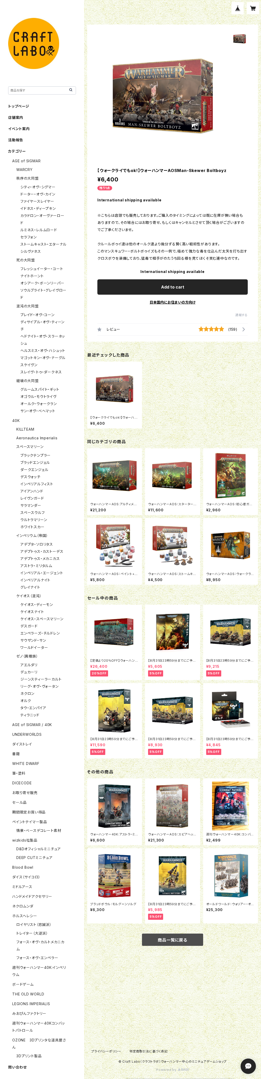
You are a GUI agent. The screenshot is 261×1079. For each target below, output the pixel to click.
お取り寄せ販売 (25, 792)
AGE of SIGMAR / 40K (32, 724)
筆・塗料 (18, 773)
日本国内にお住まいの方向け (172, 302)
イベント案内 (19, 129)
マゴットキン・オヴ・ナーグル (43, 357)
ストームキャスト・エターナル (43, 244)
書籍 (16, 754)
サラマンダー (30, 505)
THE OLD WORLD (28, 994)
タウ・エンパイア (33, 708)
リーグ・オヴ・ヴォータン (39, 686)
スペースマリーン (29, 446)
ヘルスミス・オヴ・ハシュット (42, 350)
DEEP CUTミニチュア (34, 857)
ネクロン (27, 693)
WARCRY (24, 169)
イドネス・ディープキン (38, 208)
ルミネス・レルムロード (38, 230)
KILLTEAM (25, 429)
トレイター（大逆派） (32, 933)
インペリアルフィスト (36, 484)
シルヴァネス (30, 251)
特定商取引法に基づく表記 (148, 1051)
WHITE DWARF (26, 763)
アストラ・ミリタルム (36, 566)
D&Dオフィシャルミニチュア (38, 849)
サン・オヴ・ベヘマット (37, 411)
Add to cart (172, 287)
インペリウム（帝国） (32, 535)
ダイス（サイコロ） (26, 877)
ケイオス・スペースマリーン (41, 619)
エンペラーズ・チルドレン (40, 633)
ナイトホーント (32, 276)
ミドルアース (22, 887)
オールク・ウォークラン (38, 403)
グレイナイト (30, 587)
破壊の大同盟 (27, 380)
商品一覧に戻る (172, 940)
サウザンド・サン (33, 640)
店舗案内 (15, 117)
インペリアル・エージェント (41, 573)
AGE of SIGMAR (26, 161)
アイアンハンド (31, 491)
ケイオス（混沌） (29, 596)
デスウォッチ (30, 477)
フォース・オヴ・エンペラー (37, 958)
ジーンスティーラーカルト (41, 679)
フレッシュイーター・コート (41, 269)
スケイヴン (28, 365)
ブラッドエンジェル (35, 462)
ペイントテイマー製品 (29, 822)
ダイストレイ (22, 744)
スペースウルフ (32, 512)
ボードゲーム (23, 984)
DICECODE (22, 783)
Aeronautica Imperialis (37, 438)
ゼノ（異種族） (27, 656)
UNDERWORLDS (27, 734)
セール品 (19, 802)
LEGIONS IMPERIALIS (31, 1004)
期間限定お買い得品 (29, 812)
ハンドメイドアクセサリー (32, 896)
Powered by (167, 1070)
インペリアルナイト (35, 580)
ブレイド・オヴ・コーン (37, 315)
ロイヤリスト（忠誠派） (34, 924)
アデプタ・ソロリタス (36, 544)
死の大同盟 (25, 260)
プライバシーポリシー (106, 1051)
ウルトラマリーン (33, 520)
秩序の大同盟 (27, 178)
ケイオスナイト (32, 612)
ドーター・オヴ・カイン (37, 194)
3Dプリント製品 (29, 1056)
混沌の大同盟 (27, 306)
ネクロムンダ (22, 906)
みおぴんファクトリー (29, 1013)
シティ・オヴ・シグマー (38, 187)
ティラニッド (30, 715)
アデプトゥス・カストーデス (41, 551)
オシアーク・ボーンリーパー (42, 283)
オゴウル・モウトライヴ (38, 396)
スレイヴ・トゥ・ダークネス (41, 372)
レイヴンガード (32, 498)
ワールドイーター (34, 647)
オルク (25, 700)
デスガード (29, 626)
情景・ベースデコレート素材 (38, 830)
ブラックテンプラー (35, 455)
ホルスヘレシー (24, 916)
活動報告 (15, 140)
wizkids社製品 (24, 840)
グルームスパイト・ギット (39, 389)
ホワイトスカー (32, 527)
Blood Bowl (22, 867)
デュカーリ (28, 672)
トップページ (18, 106)
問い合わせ (17, 1067)
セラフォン (28, 237)
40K (16, 420)
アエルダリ (28, 665)
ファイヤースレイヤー (37, 201)
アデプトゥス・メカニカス (40, 558)
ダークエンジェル (34, 469)
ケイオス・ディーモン (36, 604)
